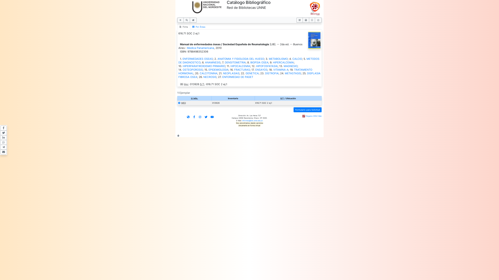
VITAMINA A (280, 69)
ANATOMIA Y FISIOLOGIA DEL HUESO (241, 58)
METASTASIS (293, 73)
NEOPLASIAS (231, 73)
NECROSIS (209, 77)
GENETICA (252, 73)
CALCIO (297, 58)
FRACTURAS (242, 69)
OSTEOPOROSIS (193, 69)
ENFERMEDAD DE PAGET (237, 77)
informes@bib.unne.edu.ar (252, 121)
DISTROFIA (272, 73)
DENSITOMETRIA (235, 62)
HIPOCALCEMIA (240, 66)
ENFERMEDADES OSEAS (198, 58)
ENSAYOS (261, 69)
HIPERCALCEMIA (283, 62)
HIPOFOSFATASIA (267, 66)
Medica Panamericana (200, 48)
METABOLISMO (278, 58)
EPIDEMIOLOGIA (218, 69)
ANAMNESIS (213, 62)
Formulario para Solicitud (307, 109)
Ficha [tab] (184, 27)
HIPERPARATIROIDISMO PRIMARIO (204, 66)
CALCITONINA (208, 73)
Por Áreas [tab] (199, 27)
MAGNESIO (290, 66)
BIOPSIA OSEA (259, 62)
